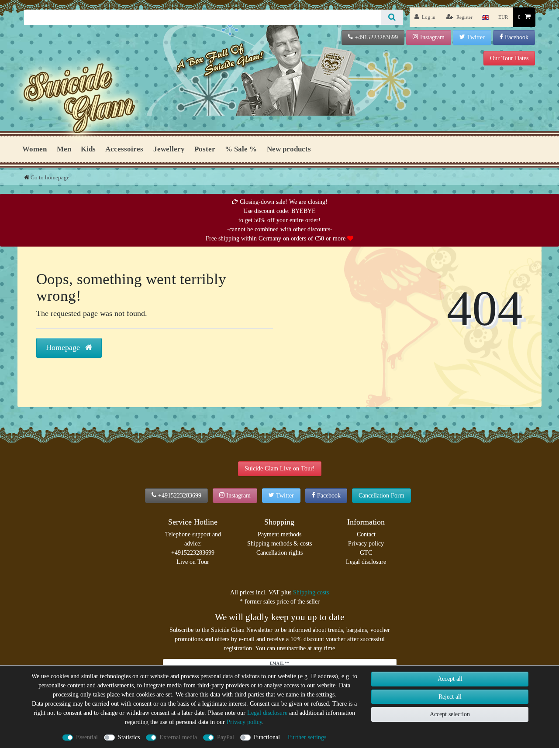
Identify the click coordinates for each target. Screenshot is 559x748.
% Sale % (241, 149)
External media (178, 737)
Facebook (516, 37)
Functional (267, 737)
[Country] (485, 17)
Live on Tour (192, 562)
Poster (204, 149)
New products (289, 149)
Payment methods (279, 534)
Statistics (129, 737)
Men (64, 149)
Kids (88, 149)
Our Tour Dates (509, 58)
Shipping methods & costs (279, 543)
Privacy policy (366, 543)
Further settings (307, 737)
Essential (87, 737)
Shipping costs (311, 592)
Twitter (476, 37)
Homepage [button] (64, 347)
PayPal (225, 737)
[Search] (392, 17)
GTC (366, 552)
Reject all (450, 696)
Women (34, 149)
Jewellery (169, 149)
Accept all (450, 679)
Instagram (432, 37)
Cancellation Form (381, 495)
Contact (366, 534)
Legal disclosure (366, 562)
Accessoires (124, 149)
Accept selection (450, 714)
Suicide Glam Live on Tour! (280, 468)
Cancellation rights (279, 552)
